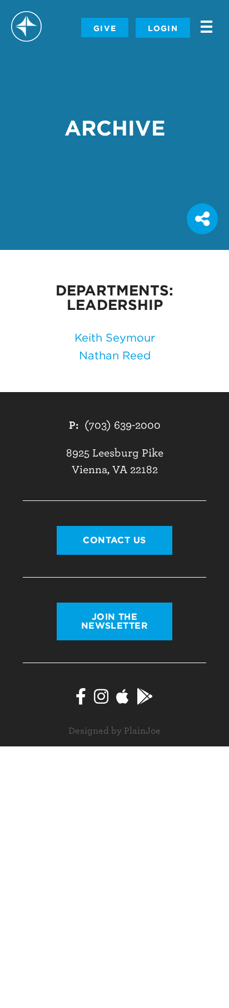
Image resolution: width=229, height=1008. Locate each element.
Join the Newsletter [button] (114, 621)
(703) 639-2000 (122, 425)
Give (104, 28)
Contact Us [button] (114, 540)
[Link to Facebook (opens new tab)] (81, 696)
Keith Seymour (114, 337)
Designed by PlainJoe (114, 731)
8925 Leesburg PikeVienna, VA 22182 (114, 461)
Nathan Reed (115, 355)
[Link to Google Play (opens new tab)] (145, 696)
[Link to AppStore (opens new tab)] (122, 696)
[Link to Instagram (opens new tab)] (101, 696)
